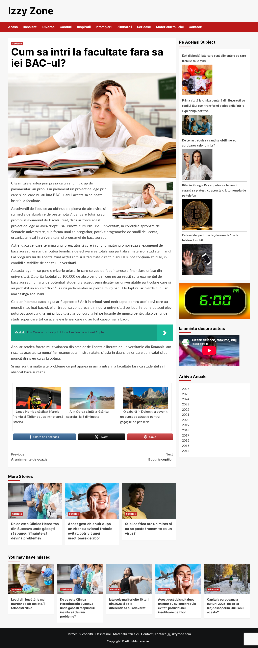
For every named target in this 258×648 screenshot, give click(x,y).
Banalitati (30, 27)
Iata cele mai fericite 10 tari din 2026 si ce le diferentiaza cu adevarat (129, 604)
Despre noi (103, 634)
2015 (185, 445)
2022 (185, 409)
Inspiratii (84, 27)
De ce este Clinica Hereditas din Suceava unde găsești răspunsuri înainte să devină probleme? (77, 608)
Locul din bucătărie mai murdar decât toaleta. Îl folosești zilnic (28, 604)
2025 (185, 394)
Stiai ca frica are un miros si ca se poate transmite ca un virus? (148, 529)
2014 (185, 450)
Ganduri (66, 27)
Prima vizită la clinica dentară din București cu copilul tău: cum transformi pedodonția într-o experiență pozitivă (213, 105)
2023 (185, 404)
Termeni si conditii (80, 634)
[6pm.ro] (214, 300)
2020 (185, 420)
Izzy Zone (31, 11)
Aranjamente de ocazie (29, 457)
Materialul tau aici (170, 27)
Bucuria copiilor (160, 457)
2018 (185, 430)
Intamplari (103, 27)
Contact (147, 634)
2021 (185, 414)
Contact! (195, 27)
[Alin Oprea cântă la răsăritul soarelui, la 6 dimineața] (92, 398)
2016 (185, 440)
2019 (185, 425)
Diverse (48, 27)
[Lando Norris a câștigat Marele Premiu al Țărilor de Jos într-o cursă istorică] (38, 398)
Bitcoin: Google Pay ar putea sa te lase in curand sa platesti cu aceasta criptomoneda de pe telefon (214, 190)
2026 (185, 388)
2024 (185, 399)
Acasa (13, 27)
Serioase (144, 27)
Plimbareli (124, 27)
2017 (185, 435)
